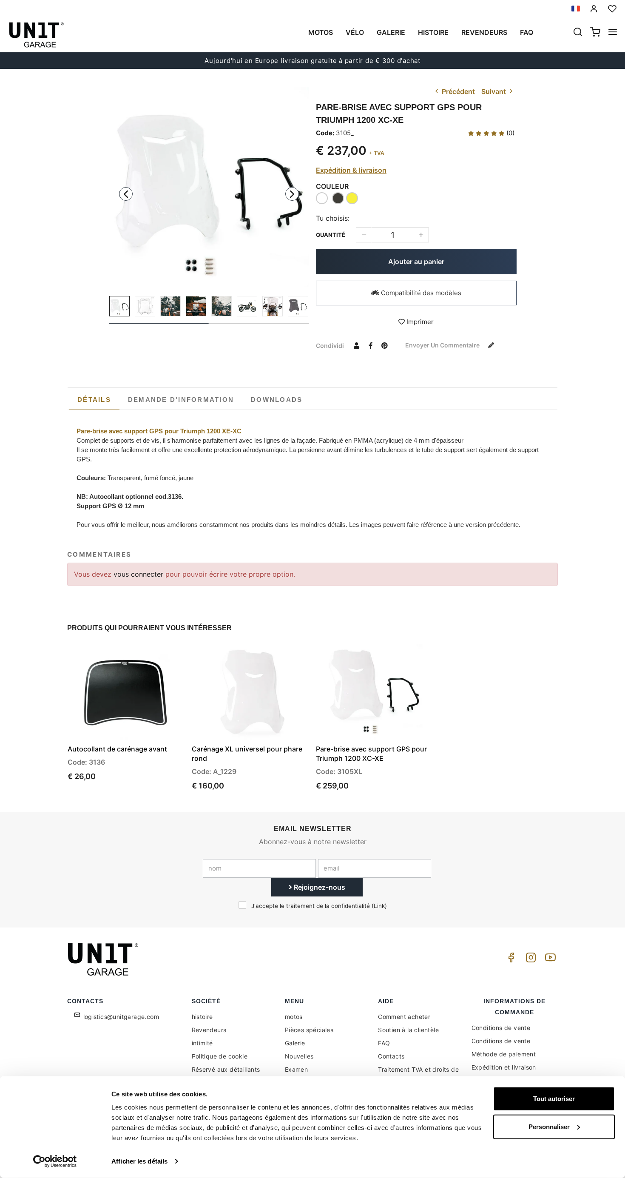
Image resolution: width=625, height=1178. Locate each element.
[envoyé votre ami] (356, 345)
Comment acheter (404, 1016)
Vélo (355, 32)
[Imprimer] (154, 657)
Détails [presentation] (94, 399)
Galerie (391, 32)
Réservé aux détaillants (226, 1069)
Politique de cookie (220, 1056)
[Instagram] (529, 960)
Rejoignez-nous (318, 887)
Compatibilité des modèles (420, 293)
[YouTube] (549, 960)
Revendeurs (484, 32)
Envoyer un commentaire (443, 345)
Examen (296, 1069)
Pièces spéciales (309, 1029)
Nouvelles (299, 1056)
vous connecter (139, 574)
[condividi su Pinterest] (384, 345)
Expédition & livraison (351, 170)
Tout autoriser (554, 1098)
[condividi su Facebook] (370, 345)
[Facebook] (510, 960)
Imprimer (419, 322)
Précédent (457, 91)
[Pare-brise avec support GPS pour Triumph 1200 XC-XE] (209, 187)
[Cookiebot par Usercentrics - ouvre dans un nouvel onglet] (55, 1161)
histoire (433, 32)
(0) (509, 133)
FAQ (384, 1043)
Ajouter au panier (416, 261)
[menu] (613, 33)
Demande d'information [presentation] (181, 399)
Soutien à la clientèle (408, 1029)
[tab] (94, 400)
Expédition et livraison (504, 1067)
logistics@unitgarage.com (121, 1016)
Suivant (494, 91)
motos (320, 32)
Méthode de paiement (504, 1054)
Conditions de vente (501, 1027)
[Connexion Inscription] (594, 8)
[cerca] (578, 33)
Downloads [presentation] (276, 399)
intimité (202, 1043)
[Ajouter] (364, 235)
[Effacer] (421, 235)
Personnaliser (549, 1126)
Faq (526, 32)
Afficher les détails (139, 1161)
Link (379, 905)
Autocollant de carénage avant (117, 749)
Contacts (391, 1056)
